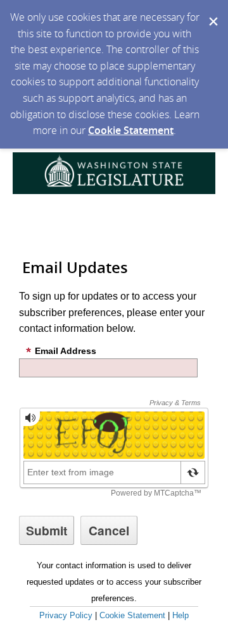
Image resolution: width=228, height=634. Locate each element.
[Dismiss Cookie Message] (212, 12)
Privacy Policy (65, 615)
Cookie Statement (131, 130)
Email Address (65, 351)
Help (180, 615)
